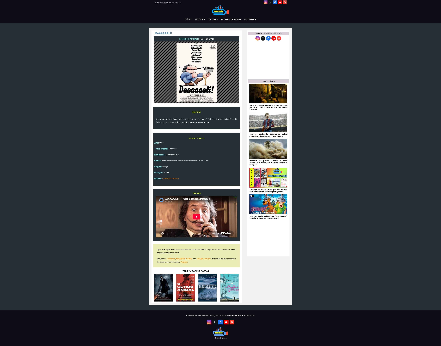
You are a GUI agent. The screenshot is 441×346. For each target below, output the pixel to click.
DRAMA (175, 178)
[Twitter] (270, 2)
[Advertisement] (268, 60)
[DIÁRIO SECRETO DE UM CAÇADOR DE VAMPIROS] (163, 288)
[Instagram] (265, 2)
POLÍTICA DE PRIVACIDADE (231, 315)
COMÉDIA (166, 178)
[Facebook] (275, 2)
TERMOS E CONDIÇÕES (208, 315)
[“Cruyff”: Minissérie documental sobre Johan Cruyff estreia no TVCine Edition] (268, 124)
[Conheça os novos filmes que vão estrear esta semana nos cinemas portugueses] (268, 180)
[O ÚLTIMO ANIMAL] (185, 288)
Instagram (180, 258)
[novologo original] (220, 10)
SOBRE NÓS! (191, 315)
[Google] (285, 2)
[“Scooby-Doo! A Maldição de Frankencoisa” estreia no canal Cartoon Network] (268, 206)
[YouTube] (280, 2)
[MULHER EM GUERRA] (229, 288)
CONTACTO (249, 315)
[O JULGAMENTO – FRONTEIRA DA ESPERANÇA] (207, 288)
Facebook (171, 258)
